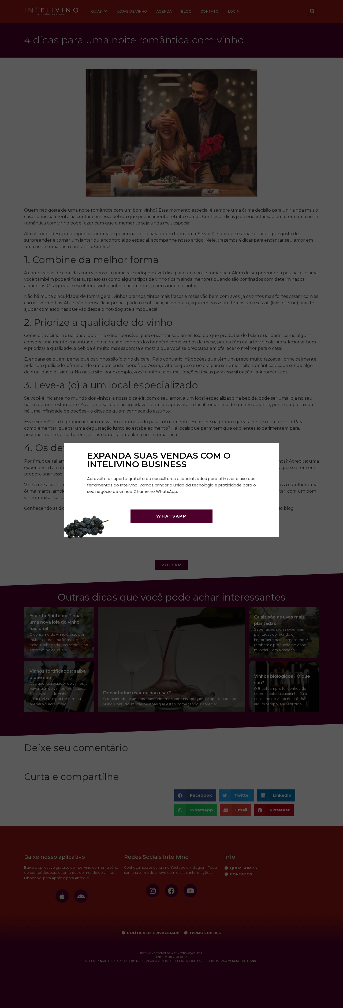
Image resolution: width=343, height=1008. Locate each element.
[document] (171, 504)
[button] (268, 451)
